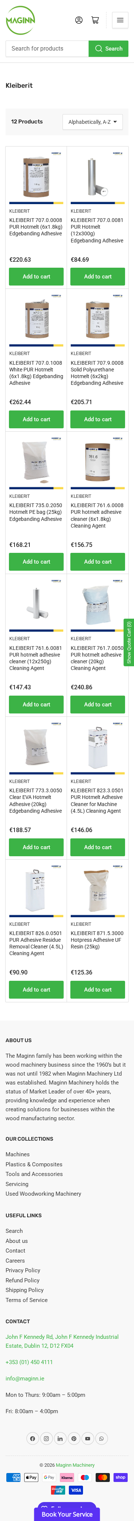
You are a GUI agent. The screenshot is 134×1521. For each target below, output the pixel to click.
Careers (15, 1260)
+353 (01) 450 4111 (29, 1362)
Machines (18, 1154)
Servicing (17, 1184)
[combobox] (67, 49)
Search (113, 48)
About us (17, 1241)
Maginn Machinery (75, 1465)
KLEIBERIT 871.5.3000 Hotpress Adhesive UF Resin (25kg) (97, 940)
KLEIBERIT (19, 211)
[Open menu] (120, 20)
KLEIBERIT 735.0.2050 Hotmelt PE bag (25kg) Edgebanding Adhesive (35, 512)
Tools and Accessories (34, 1174)
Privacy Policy (23, 1270)
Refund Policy (22, 1280)
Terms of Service (27, 1300)
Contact (15, 1250)
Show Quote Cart (129, 642)
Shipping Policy (25, 1290)
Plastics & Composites (34, 1164)
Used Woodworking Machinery (43, 1193)
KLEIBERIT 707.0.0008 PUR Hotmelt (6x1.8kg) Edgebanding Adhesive (36, 226)
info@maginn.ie (25, 1378)
